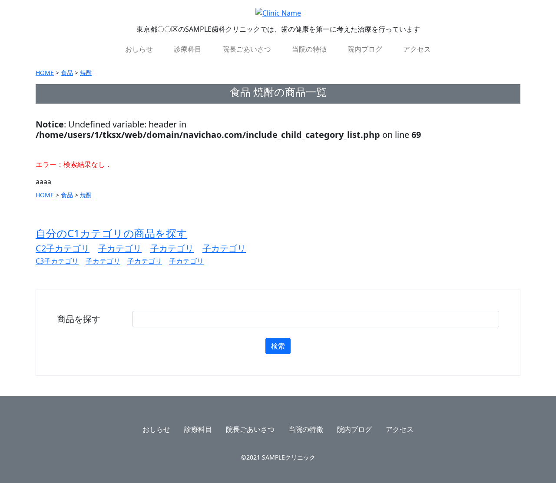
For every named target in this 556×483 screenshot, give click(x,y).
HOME (45, 73)
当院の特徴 (309, 49)
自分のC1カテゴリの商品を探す (111, 233)
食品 (67, 73)
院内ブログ (365, 49)
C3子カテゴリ (57, 261)
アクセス (417, 49)
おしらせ (139, 49)
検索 (278, 346)
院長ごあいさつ (246, 49)
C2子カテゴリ (62, 248)
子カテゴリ (120, 248)
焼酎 (86, 73)
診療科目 (188, 49)
